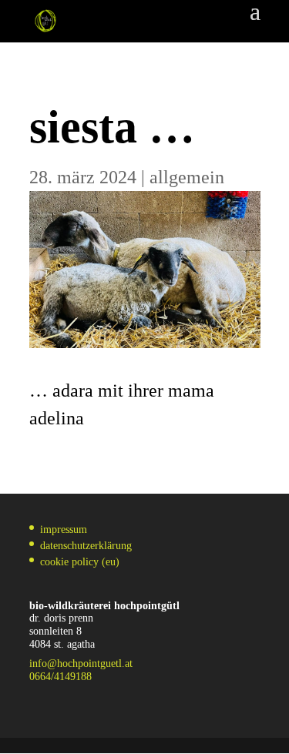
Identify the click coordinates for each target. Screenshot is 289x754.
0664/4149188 (60, 676)
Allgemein (187, 177)
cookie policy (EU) (79, 562)
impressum (63, 529)
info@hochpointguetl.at (81, 663)
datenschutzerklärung (86, 545)
